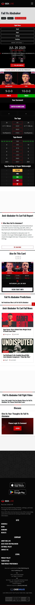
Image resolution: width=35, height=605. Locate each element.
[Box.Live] (7, 3)
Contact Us (4, 550)
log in (17, 428)
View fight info (17, 289)
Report (17, 32)
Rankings (4, 530)
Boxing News (5, 326)
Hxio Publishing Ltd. (23, 568)
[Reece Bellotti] (25, 267)
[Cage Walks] (17, 589)
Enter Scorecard (17, 106)
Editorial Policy (6, 547)
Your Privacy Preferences (9, 564)
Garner (9, 273)
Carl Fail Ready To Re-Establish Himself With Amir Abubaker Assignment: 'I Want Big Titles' (16, 356)
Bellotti (25, 273)
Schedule (4, 524)
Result (17, 29)
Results (10, 18)
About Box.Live (6, 541)
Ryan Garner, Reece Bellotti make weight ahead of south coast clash (17, 330)
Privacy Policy (5, 558)
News (3, 527)
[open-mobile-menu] (32, 3)
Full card (17, 36)
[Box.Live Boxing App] (17, 485)
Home (3, 18)
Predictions (17, 39)
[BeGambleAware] (17, 599)
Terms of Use (5, 561)
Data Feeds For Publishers (9, 544)
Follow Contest (19, 65)
